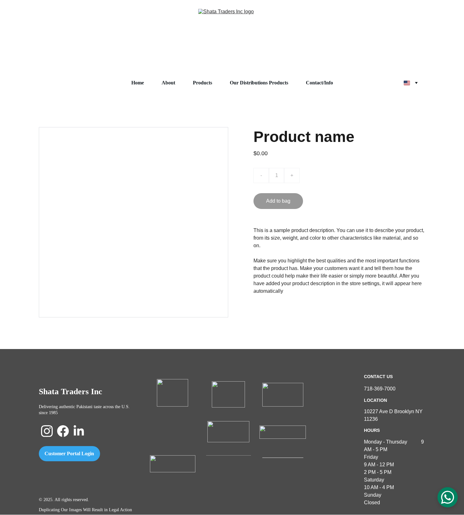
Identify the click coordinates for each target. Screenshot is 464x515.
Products (202, 82)
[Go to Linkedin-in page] (79, 431)
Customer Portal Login (69, 453)
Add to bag (278, 201)
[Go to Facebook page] (63, 431)
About (168, 82)
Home (137, 82)
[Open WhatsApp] (447, 497)
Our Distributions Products (259, 82)
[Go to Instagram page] (47, 431)
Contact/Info (319, 82)
